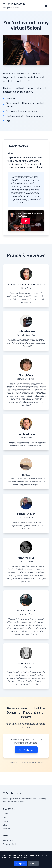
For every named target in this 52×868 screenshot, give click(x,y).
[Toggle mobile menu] (46, 5)
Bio (4, 817)
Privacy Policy (9, 840)
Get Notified (26, 750)
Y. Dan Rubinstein (14, 4)
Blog (5, 825)
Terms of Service (10, 844)
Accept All (20, 863)
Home (6, 813)
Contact (7, 828)
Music (5, 821)
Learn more (22, 857)
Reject (33, 863)
